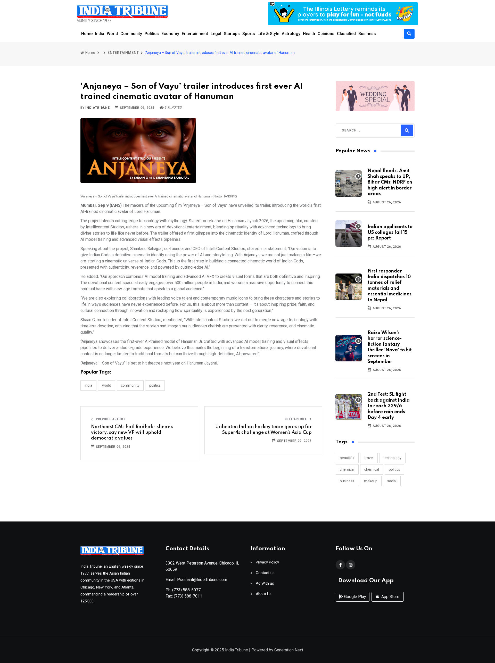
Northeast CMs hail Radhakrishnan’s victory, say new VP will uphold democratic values (132, 433)
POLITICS (155, 385)
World (112, 33)
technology (392, 458)
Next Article (296, 419)
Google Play (354, 596)
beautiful (347, 458)
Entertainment (195, 33)
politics (394, 469)
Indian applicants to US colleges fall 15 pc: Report (390, 233)
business (347, 481)
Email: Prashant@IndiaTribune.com (196, 579)
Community (131, 33)
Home (87, 33)
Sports (248, 33)
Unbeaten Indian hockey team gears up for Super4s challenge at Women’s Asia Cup (263, 430)
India (99, 33)
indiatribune (97, 108)
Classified (346, 33)
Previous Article (110, 419)
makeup (370, 481)
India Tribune (236, 650)
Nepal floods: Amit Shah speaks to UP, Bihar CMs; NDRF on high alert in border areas (390, 182)
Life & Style (268, 33)
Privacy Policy (267, 562)
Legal (216, 33)
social (392, 481)
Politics (152, 33)
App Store (389, 596)
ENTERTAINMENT (123, 53)
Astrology (291, 33)
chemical (347, 469)
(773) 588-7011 (188, 596)
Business (367, 33)
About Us (263, 594)
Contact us (265, 573)
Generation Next (288, 650)
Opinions (326, 33)
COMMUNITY (130, 385)
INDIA (88, 385)
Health (309, 33)
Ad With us (265, 583)
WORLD (106, 385)
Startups (232, 33)
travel (369, 458)
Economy (170, 33)
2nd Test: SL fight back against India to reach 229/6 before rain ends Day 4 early (389, 406)
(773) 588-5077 (186, 589)
